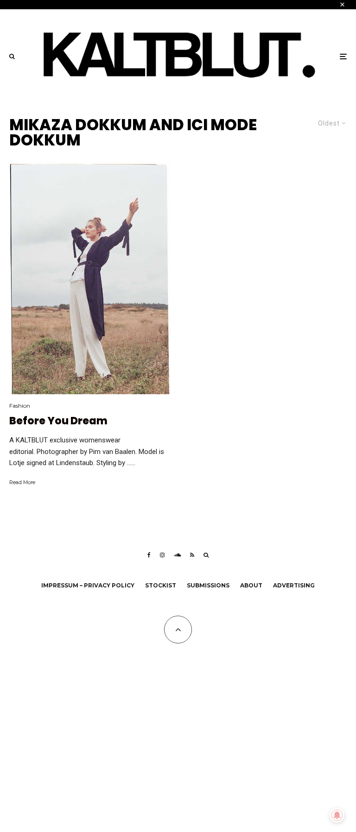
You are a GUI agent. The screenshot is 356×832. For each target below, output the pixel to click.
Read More (22, 482)
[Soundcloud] (177, 555)
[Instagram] (162, 555)
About (251, 585)
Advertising (294, 585)
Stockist (160, 585)
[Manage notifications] (337, 815)
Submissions (208, 585)
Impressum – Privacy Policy (87, 585)
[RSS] (192, 555)
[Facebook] (149, 555)
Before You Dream (58, 421)
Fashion (19, 405)
